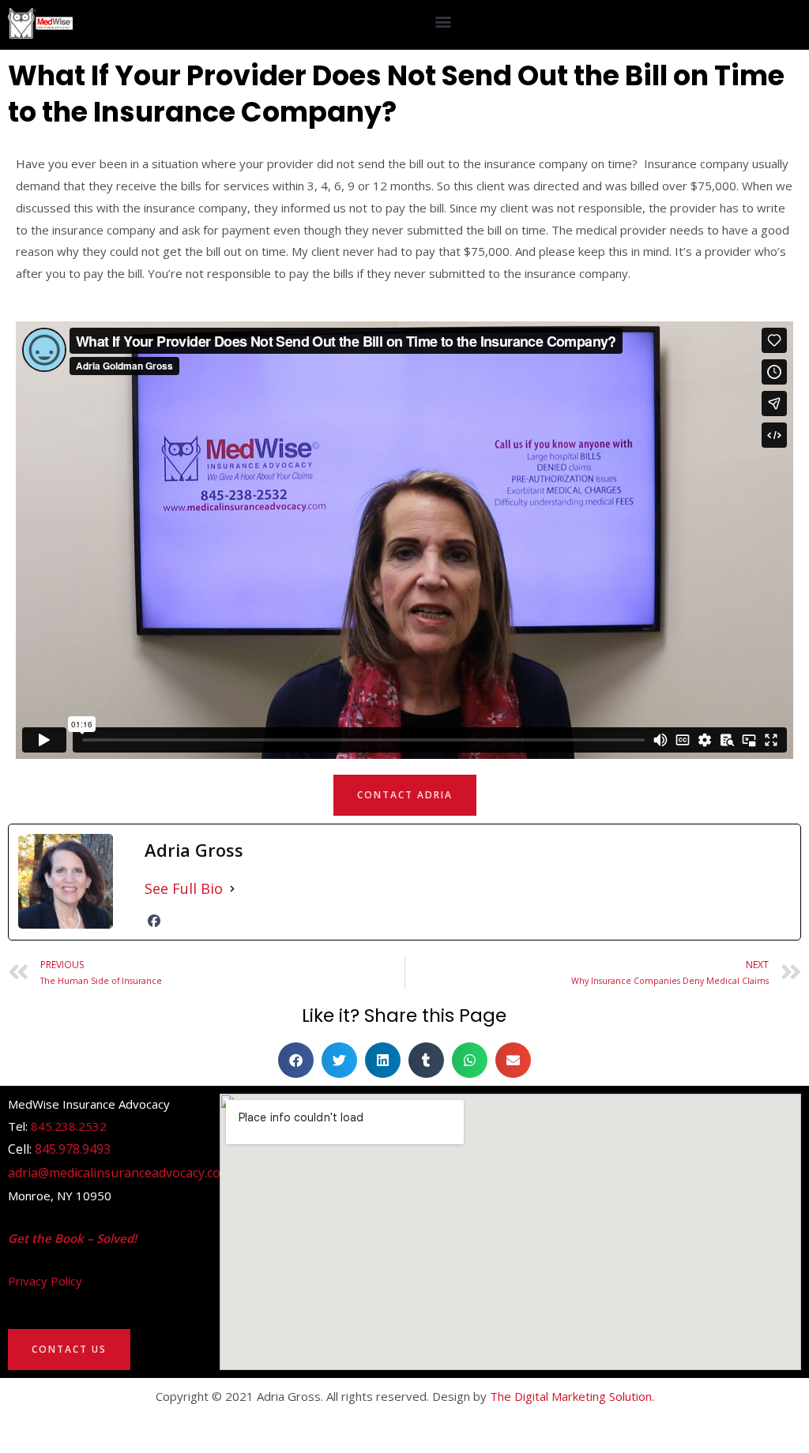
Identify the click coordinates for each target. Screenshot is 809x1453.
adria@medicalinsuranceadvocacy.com (119, 1172)
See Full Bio (184, 888)
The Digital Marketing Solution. (572, 1396)
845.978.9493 (73, 1149)
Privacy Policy (45, 1281)
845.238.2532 (69, 1126)
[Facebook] (154, 920)
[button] (444, 21)
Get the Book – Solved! (72, 1238)
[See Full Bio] (232, 889)
